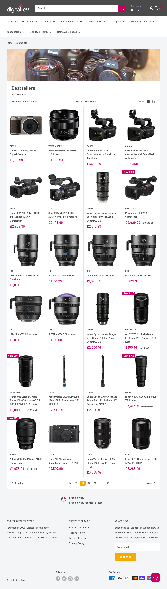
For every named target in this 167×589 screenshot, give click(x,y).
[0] (158, 8)
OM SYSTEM (130, 329)
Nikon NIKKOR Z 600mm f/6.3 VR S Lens (140, 398)
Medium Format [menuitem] (69, 21)
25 (108, 483)
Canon (90, 146)
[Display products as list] (153, 101)
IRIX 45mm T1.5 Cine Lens (62, 275)
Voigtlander (55, 146)
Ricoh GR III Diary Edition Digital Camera (23, 152)
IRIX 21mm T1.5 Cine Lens (138, 275)
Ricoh (13, 146)
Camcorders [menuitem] (95, 21)
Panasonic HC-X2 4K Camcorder (136, 214)
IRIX (12, 271)
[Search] (122, 8)
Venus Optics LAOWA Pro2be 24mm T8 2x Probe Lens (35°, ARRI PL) (64, 400)
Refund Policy (77, 532)
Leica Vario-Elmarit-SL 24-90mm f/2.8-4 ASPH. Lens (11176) (101, 463)
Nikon (128, 392)
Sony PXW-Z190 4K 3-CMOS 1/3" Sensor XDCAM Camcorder (24, 216)
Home (10, 42)
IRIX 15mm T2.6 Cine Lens (23, 334)
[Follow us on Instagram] (70, 578)
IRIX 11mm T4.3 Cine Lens (61, 334)
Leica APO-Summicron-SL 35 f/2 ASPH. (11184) (141, 461)
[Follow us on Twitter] (64, 578)
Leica (51, 454)
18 (95, 483)
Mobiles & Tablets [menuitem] (140, 21)
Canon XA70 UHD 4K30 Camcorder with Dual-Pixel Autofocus (101, 154)
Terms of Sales (77, 537)
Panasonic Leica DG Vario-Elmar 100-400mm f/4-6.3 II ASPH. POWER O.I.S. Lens (25, 400)
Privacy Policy (77, 543)
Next (149, 483)
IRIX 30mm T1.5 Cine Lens (100, 275)
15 (76, 483)
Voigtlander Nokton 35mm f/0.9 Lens (62, 152)
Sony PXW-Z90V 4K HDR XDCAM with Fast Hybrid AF (62, 214)
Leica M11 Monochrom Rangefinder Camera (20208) (63, 461)
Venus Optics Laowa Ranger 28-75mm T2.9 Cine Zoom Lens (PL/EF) (101, 216)
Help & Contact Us (79, 527)
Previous (20, 483)
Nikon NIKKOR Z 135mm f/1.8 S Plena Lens (26, 461)
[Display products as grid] (148, 101)
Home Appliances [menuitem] (67, 31)
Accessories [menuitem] (14, 31)
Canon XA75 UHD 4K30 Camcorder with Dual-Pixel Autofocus (139, 154)
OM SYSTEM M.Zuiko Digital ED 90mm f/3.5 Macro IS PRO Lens (140, 338)
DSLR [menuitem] (10, 21)
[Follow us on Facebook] (58, 578)
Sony (12, 208)
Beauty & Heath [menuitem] (39, 31)
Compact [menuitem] (116, 21)
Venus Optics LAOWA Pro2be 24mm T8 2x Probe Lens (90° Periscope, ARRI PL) (102, 400)
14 (70, 483)
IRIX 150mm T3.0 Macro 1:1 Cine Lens (24, 277)
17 (89, 483)
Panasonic (130, 208)
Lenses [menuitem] (47, 21)
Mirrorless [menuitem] (28, 21)
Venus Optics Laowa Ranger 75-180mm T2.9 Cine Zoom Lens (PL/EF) (101, 338)
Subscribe (125, 556)
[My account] (151, 8)
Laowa (90, 208)
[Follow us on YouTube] (76, 578)
